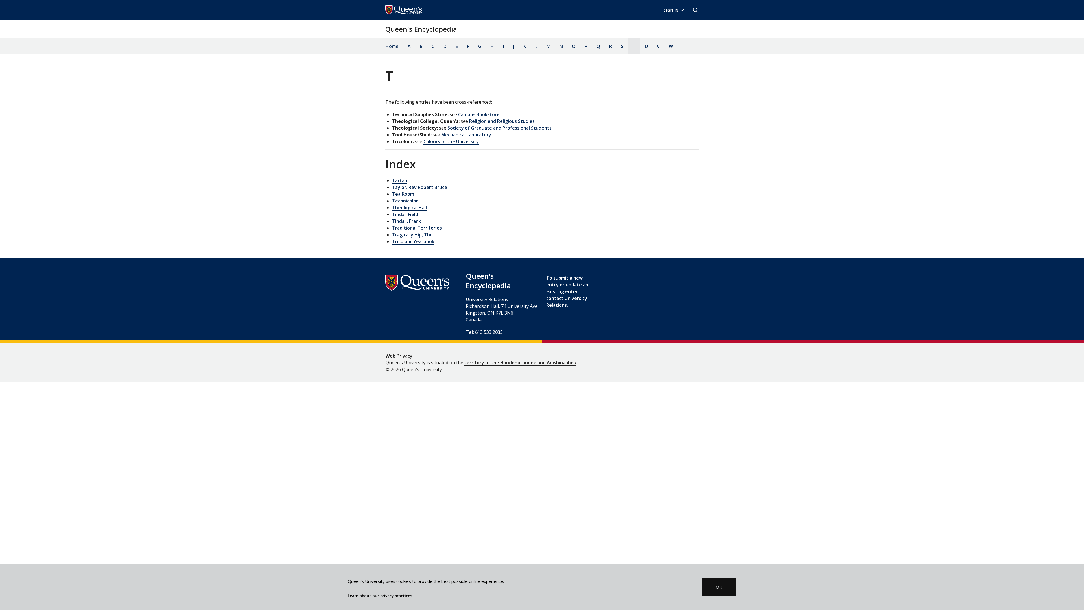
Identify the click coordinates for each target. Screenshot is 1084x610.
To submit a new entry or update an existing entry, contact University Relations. (567, 291)
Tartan (399, 180)
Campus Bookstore (479, 114)
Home (392, 46)
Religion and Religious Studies (502, 121)
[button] (694, 10)
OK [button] (719, 587)
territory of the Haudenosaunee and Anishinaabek (520, 363)
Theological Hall (409, 207)
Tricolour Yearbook (413, 241)
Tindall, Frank (406, 221)
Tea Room (403, 194)
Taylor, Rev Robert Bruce (419, 187)
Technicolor (405, 201)
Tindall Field (405, 214)
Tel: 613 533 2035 (484, 332)
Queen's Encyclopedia (421, 29)
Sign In (671, 10)
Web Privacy (399, 356)
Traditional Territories (417, 228)
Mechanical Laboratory (466, 135)
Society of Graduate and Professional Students (499, 128)
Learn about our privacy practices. (380, 595)
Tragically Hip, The (412, 235)
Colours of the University (451, 141)
